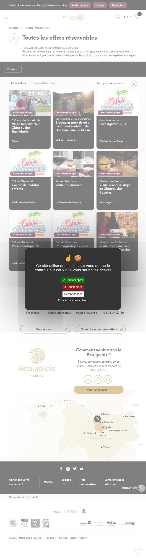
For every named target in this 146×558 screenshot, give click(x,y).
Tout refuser (74, 287)
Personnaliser (73, 294)
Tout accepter (74, 280)
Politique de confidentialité (73, 300)
